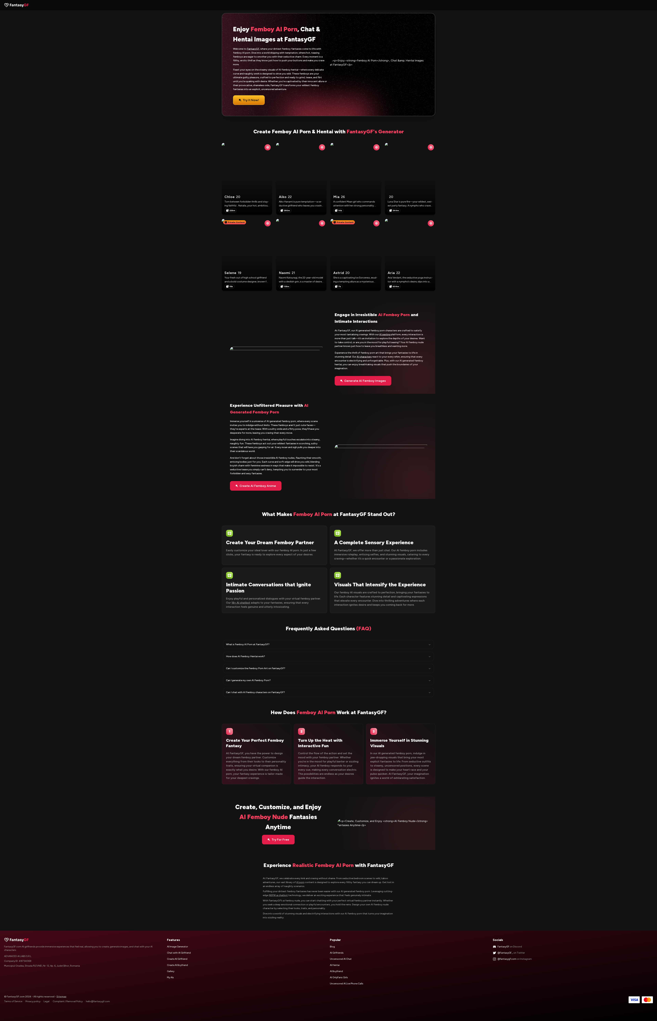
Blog (332, 946)
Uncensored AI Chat (341, 959)
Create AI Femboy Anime (258, 486)
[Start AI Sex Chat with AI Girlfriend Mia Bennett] (356, 179)
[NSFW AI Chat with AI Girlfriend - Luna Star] (431, 147)
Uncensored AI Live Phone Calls (346, 983)
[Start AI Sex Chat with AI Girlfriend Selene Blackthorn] (247, 255)
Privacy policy (32, 1001)
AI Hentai (335, 965)
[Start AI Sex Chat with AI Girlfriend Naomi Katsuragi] (301, 255)
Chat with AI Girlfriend (179, 952)
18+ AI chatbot (240, 602)
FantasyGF (253, 48)
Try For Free (280, 839)
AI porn (300, 882)
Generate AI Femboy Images (365, 381)
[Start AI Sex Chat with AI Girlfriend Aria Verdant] (410, 255)
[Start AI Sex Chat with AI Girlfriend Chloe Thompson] (247, 179)
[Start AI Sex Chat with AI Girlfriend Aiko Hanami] (301, 179)
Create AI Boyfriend (177, 965)
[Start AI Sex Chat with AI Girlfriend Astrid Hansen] (356, 255)
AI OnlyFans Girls (339, 977)
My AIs (170, 977)
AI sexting (384, 334)
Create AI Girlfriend (177, 959)
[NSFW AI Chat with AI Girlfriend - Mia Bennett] (376, 147)
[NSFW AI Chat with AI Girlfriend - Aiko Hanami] (322, 147)
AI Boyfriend (336, 971)
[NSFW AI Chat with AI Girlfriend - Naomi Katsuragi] (322, 223)
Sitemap (61, 996)
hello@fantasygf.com (98, 1001)
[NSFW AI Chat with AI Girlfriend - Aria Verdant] (431, 223)
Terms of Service (13, 1001)
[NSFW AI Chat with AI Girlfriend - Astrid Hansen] (376, 223)
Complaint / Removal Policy (68, 1001)
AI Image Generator (177, 946)
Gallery (170, 971)
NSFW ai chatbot (278, 895)
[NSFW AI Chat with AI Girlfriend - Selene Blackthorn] (268, 223)
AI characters (364, 356)
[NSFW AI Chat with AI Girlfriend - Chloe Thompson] (268, 147)
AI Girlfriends (337, 952)
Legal (46, 1001)
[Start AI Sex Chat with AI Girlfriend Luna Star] (410, 179)
